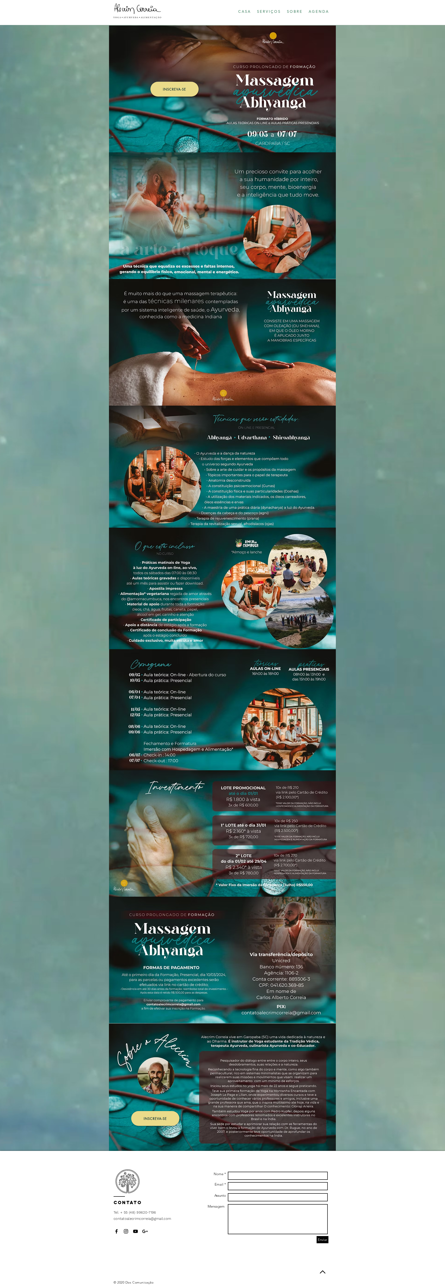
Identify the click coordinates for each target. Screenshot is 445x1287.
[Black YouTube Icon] (135, 1231)
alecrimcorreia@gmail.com (149, 1219)
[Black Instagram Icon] (126, 1231)
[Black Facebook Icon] (116, 1231)
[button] (268, 11)
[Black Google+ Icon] (145, 1231)
